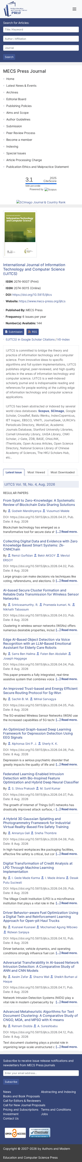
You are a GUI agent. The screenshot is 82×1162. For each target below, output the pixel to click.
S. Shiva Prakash (23, 788)
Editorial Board (16, 99)
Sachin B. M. (20, 699)
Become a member (19, 139)
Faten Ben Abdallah (53, 654)
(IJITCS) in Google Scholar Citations (30, 339)
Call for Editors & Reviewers (22, 1100)
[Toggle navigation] (74, 9)
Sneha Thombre (46, 833)
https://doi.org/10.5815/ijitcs (32, 294)
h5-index (63, 339)
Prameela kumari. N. (57, 604)
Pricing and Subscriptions (20, 1109)
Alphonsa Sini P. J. (24, 743)
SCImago (57, 411)
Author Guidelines (18, 119)
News (7, 1092)
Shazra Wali (41, 977)
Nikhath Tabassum (16, 609)
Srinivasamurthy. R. (25, 604)
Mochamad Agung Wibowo (58, 927)
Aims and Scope (17, 112)
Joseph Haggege (15, 658)
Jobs (44, 1114)
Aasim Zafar (20, 977)
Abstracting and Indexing (58, 1092)
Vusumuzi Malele (57, 511)
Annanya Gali (21, 833)
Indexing (12, 146)
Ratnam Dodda (22, 1026)
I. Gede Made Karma (26, 878)
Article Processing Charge (24, 160)
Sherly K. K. (50, 743)
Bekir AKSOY (47, 555)
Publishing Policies (19, 106)
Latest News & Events (21, 85)
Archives (12, 92)
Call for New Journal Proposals (24, 1105)
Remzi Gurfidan (22, 555)
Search (9, 57)
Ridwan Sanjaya (18, 932)
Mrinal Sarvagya (45, 699)
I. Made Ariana (55, 878)
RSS (34, 331)
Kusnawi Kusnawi (23, 927)
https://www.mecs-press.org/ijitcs (42, 301)
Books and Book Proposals (21, 1096)
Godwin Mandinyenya (26, 511)
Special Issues (16, 153)
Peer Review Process (20, 133)
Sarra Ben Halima (23, 654)
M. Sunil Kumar (50, 788)
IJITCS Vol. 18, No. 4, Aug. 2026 (29, 484)
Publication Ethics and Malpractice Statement (37, 166)
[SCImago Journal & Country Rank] (41, 202)
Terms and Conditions (56, 1109)
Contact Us (11, 1118)
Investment (11, 1114)
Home (10, 79)
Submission (14, 126)
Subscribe (11, 1081)
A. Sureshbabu (47, 1026)
